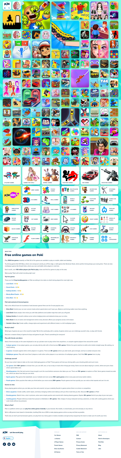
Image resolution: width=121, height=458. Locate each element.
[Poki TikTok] (4, 444)
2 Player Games (58, 442)
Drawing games (11, 395)
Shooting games (11, 371)
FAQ (77, 435)
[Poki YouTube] (13, 444)
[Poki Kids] (12, 195)
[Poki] (7, 4)
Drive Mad (9, 298)
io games (9, 351)
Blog (99, 445)
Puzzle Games (58, 445)
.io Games (57, 438)
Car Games (57, 435)
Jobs (99, 448)
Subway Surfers (11, 290)
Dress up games (11, 391)
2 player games (11, 345)
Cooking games (11, 399)
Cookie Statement (81, 448)
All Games (57, 452)
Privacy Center (80, 442)
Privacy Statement (81, 445)
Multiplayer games (12, 354)
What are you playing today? (9, 8)
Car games (9, 365)
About (100, 435)
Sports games (10, 377)
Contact (78, 438)
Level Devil (9, 283)
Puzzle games (10, 380)
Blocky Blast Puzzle (12, 294)
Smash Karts (10, 287)
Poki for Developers (104, 438)
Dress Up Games (59, 448)
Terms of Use (80, 452)
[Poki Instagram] (9, 444)
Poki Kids (101, 442)
